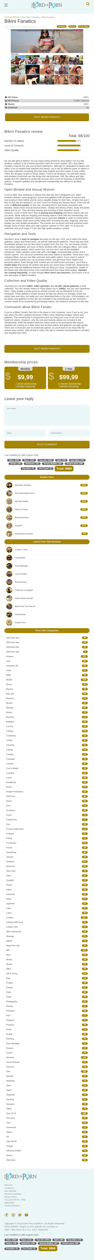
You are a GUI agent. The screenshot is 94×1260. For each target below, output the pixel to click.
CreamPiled (20, 558)
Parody (9, 987)
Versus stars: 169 (74, 463)
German (9, 857)
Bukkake (10, 722)
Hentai (9, 885)
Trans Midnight (21, 566)
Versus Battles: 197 (53, 463)
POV (8, 1015)
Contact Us (9, 1188)
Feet (8, 824)
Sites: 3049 (14, 460)
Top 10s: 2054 (45, 460)
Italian (9, 899)
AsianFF (18, 526)
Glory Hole (11, 871)
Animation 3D (12, 666)
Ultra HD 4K (11, 1141)
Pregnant (10, 1020)
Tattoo (9, 1109)
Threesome (11, 1127)
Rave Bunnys (21, 582)
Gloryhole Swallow (23, 485)
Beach (72, 26)
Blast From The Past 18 (25, 606)
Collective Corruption (24, 590)
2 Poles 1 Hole (21, 550)
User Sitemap (10, 1191)
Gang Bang (11, 852)
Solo (8, 1071)
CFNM (9, 740)
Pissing (9, 1006)
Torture (9, 1132)
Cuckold (9, 764)
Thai (8, 1123)
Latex (8, 908)
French (9, 848)
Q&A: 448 (61, 460)
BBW (8, 675)
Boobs (9, 712)
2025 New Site (12, 647)
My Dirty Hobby (21, 501)
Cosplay (9, 754)
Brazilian (10, 717)
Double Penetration (14, 792)
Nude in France (21, 509)
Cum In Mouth (12, 768)
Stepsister (10, 1095)
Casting (9, 731)
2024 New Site (12, 642)
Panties (9, 983)
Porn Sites (25, 17)
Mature (9, 941)
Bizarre (9, 703)
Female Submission (15, 829)
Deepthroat (11, 782)
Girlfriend (10, 862)
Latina (9, 913)
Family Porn (11, 820)
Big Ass (9, 689)
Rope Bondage (12, 1043)
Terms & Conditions (12, 1194)
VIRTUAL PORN (13, 1151)
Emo (8, 806)
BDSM (9, 680)
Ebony (9, 801)
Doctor (9, 787)
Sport (8, 1085)
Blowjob (9, 708)
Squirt (8, 1090)
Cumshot (10, 773)
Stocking (10, 1099)
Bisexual (10, 698)
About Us (8, 1185)
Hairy (8, 876)
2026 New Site (12, 652)
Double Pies (20, 623)
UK (7, 1137)
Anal (8, 661)
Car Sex (9, 726)
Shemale (10, 1057)
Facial (9, 815)
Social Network (12, 1062)
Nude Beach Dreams (24, 534)
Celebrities (11, 736)
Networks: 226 (32, 463)
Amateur (36, 17)
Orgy (8, 978)
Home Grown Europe (24, 598)
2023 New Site (12, 638)
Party (8, 992)
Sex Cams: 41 (45, 468)
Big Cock (10, 694)
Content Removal (12, 1206)
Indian (9, 890)
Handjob (10, 880)
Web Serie (10, 1160)
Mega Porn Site (13, 946)
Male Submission (13, 932)
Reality (9, 1034)
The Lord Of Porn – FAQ (14, 1200)
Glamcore (10, 866)
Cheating (10, 745)
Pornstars (10, 1011)
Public (9, 1029)
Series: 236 (15, 463)
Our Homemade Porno (24, 493)
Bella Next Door (22, 517)
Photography (11, 1001)
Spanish (9, 1076)
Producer (10, 1025)
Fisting (9, 838)
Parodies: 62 (28, 468)
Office (8, 969)
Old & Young (11, 973)
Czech (9, 778)
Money (9, 959)
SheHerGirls (20, 614)
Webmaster (9, 1203)
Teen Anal (10, 1118)
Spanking (10, 1081)
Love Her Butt (21, 574)
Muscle (9, 964)
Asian (8, 670)
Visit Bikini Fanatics (47, 117)
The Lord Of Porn (11, 17)
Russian (9, 1048)
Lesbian (9, 918)
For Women (11, 843)
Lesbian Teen (12, 927)
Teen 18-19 (11, 1113)
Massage (10, 936)
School (9, 1053)
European (10, 810)
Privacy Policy (10, 1197)
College (9, 750)
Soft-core (10, 1067)
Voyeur (9, 1155)
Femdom (10, 834)
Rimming (10, 1039)
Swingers (10, 1104)
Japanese (10, 904)
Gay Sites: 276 (77, 460)
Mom (8, 955)
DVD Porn (10, 796)
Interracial (10, 894)
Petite (8, 997)
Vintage (9, 1146)
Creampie (10, 759)
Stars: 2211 (29, 460)
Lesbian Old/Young (14, 922)
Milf (7, 950)
